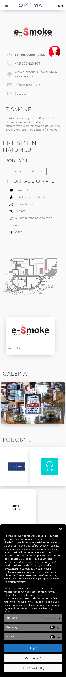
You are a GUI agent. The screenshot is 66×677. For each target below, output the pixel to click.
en (60, 6)
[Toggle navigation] (7, 5)
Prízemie (37, 171)
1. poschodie (17, 171)
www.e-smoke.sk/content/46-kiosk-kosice (36, 74)
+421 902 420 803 (27, 63)
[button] (60, 529)
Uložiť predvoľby (33, 668)
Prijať (33, 648)
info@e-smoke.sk (27, 85)
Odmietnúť (33, 658)
